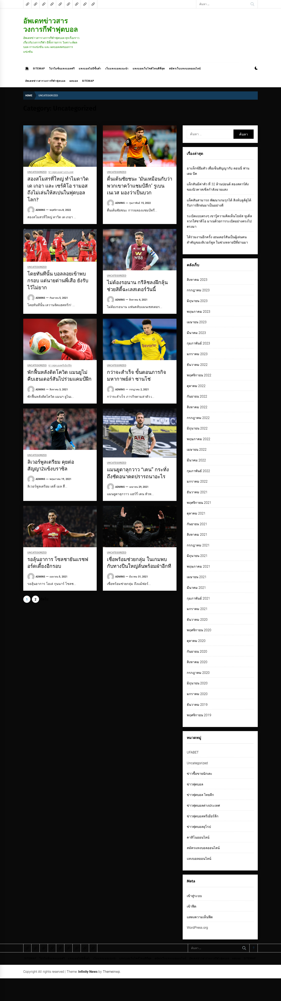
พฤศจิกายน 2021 (199, 503)
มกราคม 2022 (197, 481)
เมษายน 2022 (197, 450)
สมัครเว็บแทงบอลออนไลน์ (185, 68)
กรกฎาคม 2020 (198, 673)
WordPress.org (197, 928)
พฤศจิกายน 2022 (199, 375)
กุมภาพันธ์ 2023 (198, 343)
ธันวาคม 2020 (197, 620)
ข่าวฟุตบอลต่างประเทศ (60, 172)
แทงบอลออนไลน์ (199, 859)
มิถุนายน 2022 (197, 428)
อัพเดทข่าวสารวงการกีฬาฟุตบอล (50, 25)
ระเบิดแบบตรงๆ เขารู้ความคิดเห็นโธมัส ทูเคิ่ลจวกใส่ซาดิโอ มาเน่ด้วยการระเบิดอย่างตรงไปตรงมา (219, 221)
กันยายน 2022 (197, 396)
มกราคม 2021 (197, 609)
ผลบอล (74, 80)
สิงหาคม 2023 (197, 280)
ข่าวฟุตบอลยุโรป (199, 827)
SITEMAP (39, 68)
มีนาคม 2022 (196, 460)
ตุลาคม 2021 (196, 513)
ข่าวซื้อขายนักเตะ (199, 774)
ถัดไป (44, 599)
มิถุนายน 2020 (197, 683)
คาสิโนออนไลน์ (198, 837)
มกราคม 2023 (197, 354)
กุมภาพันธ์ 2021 (198, 598)
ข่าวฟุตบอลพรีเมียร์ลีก (60, 365)
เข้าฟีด (191, 906)
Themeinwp (111, 972)
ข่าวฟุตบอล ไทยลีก (200, 795)
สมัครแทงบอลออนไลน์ (203, 848)
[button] (256, 69)
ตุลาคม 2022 (196, 386)
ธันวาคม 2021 (197, 492)
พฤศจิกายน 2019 (199, 715)
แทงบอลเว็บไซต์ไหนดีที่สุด (149, 68)
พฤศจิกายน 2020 (199, 630)
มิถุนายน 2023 (197, 301)
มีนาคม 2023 (196, 333)
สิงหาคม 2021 (197, 535)
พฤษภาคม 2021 (198, 566)
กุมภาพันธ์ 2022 (198, 471)
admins (40, 210)
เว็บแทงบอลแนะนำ (117, 68)
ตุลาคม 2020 (196, 641)
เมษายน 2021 (197, 577)
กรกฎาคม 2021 (198, 545)
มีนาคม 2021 (196, 588)
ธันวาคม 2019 (197, 705)
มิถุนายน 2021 (197, 556)
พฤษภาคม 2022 (198, 439)
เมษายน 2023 (197, 322)
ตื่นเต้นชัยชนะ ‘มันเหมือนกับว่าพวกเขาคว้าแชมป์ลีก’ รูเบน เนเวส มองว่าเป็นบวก (139, 186)
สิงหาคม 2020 (197, 662)
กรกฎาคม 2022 (198, 418)
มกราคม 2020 (197, 694)
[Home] (27, 68)
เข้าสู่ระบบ (194, 896)
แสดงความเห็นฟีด (200, 917)
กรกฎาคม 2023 (198, 290)
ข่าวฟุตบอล (195, 784)
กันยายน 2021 (197, 524)
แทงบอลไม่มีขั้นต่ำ (90, 68)
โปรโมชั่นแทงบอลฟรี (62, 68)
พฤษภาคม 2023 (198, 312)
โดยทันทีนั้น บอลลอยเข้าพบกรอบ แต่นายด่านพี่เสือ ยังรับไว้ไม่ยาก (57, 280)
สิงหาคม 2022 (197, 407)
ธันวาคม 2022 (197, 365)
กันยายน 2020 (197, 651)
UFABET (193, 752)
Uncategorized (37, 172)
